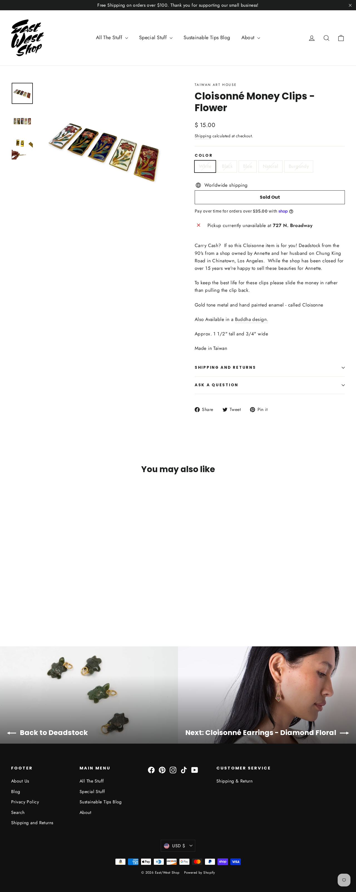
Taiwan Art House (216, 84)
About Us (20, 781)
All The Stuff (110, 37)
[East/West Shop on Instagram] (173, 769)
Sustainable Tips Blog (207, 37)
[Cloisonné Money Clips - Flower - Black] (21, 604)
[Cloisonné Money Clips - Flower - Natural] (35, 604)
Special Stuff (153, 37)
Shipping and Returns (32, 822)
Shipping (203, 136)
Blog (15, 791)
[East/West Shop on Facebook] (151, 769)
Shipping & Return (234, 781)
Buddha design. (251, 319)
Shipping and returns (225, 367)
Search (18, 812)
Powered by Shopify (199, 872)
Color (204, 155)
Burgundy (299, 166)
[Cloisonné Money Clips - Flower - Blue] (28, 604)
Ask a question (216, 385)
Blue (247, 166)
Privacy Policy (25, 802)
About (248, 37)
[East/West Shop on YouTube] (194, 769)
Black (227, 166)
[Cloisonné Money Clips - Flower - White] (14, 604)
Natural (270, 166)
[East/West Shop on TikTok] (184, 769)
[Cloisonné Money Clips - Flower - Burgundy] (42, 604)
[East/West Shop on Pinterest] (162, 769)
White (205, 166)
